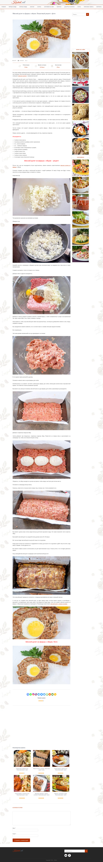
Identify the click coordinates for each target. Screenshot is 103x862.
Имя (14, 828)
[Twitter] (44, 694)
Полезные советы (88, 6)
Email (14, 833)
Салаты (39, 6)
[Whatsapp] (30, 694)
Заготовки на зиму (49, 6)
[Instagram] (33, 694)
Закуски (32, 6)
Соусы (79, 6)
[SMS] (47, 694)
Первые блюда (12, 6)
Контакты (98, 6)
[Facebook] (28, 694)
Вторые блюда (23, 6)
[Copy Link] (55, 694)
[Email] (52, 694)
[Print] (49, 694)
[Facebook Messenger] (41, 694)
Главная (4, 6)
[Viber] (36, 694)
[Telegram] (39, 694)
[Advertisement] (41, 726)
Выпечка (59, 6)
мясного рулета (22, 76)
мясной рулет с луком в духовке (59, 604)
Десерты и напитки (69, 6)
